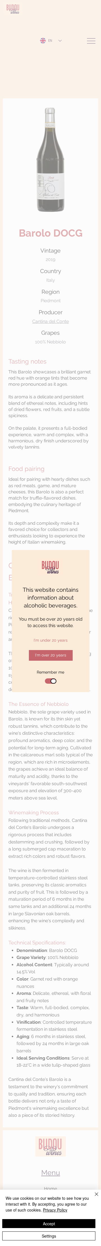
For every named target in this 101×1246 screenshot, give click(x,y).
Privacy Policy (55, 1210)
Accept (49, 1223)
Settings (49, 1236)
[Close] (93, 1197)
